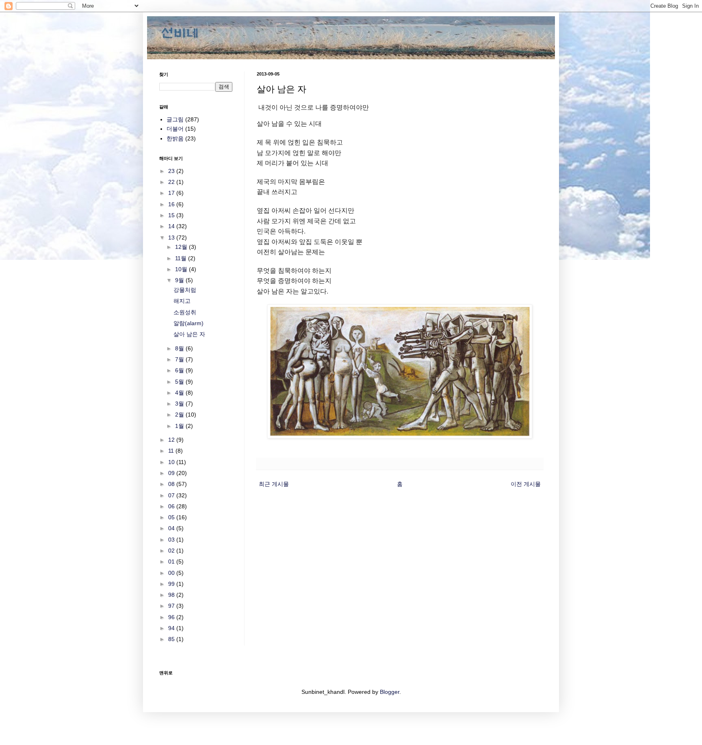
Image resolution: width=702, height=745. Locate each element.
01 (172, 561)
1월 (180, 426)
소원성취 (184, 312)
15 (172, 215)
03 (172, 539)
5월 (180, 381)
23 (172, 171)
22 (172, 182)
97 (172, 605)
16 (172, 204)
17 (172, 193)
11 (172, 450)
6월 (180, 370)
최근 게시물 (274, 484)
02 (172, 550)
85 (172, 639)
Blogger (389, 692)
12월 (182, 247)
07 (172, 495)
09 (172, 473)
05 (172, 517)
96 (172, 617)
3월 (180, 403)
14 (172, 226)
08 (172, 484)
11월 (181, 258)
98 (172, 595)
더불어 (175, 128)
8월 (180, 348)
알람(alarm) (188, 323)
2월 (180, 414)
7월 (180, 359)
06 (172, 506)
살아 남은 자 (189, 334)
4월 (180, 392)
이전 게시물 (526, 484)
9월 (180, 280)
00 (172, 573)
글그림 (175, 119)
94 (172, 628)
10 (172, 462)
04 (172, 528)
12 (172, 439)
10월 (182, 269)
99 (172, 584)
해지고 (182, 301)
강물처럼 (184, 290)
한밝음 (175, 138)
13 (172, 237)
